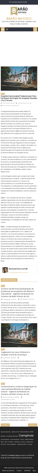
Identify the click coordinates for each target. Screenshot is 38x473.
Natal (6, 442)
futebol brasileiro (29, 439)
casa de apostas (5, 439)
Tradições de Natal (22, 444)
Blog (2, 94)
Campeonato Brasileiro (12, 436)
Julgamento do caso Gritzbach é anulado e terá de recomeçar (15, 353)
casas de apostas (14, 439)
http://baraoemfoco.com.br (18, 273)
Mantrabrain (30, 468)
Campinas (26, 435)
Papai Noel (17, 442)
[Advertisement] (19, 48)
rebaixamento (29, 442)
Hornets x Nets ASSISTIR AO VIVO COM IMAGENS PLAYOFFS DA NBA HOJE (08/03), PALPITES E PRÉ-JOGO (33, 425)
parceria (23, 442)
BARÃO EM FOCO (19, 18)
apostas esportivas (6, 432)
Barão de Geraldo (24, 432)
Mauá (2, 442)
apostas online (15, 432)
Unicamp (29, 444)
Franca (22, 439)
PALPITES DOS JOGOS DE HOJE (22, 458)
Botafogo (3, 436)
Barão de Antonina (8, 471)
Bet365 (31, 432)
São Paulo (3, 444)
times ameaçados (11, 444)
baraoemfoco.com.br (24, 103)
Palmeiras (11, 442)
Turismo (19, 471)
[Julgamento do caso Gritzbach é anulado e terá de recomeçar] (19, 335)
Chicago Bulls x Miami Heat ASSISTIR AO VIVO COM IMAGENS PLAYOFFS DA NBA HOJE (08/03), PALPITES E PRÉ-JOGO (6, 425)
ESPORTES (27, 471)
